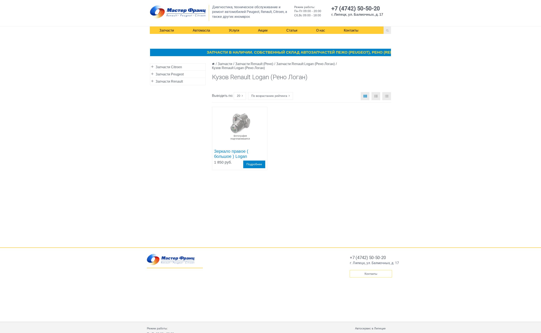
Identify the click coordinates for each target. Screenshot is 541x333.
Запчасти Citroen (169, 67)
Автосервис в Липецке (370, 328)
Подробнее (254, 164)
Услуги (234, 30)
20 (238, 95)
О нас (320, 30)
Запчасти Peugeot (170, 74)
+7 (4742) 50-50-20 (355, 8)
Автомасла (201, 30)
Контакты (351, 30)
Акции (263, 30)
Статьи (291, 30)
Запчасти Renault (169, 81)
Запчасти (166, 30)
